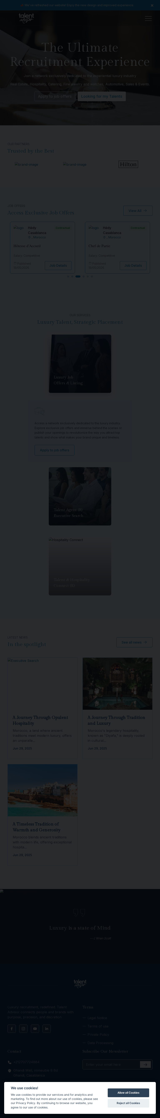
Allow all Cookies (128, 1092)
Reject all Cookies (128, 1103)
